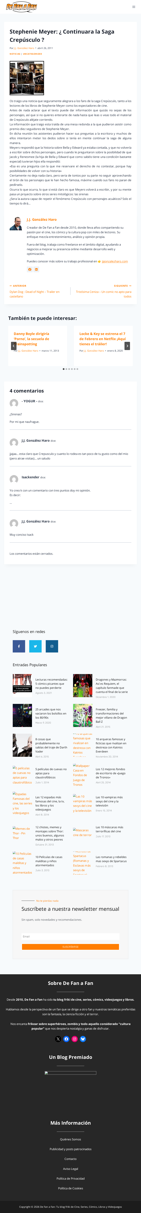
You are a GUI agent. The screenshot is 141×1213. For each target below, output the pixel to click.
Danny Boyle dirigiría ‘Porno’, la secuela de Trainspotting (31, 338)
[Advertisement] (70, 595)
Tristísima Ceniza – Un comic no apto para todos (103, 291)
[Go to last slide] (14, 346)
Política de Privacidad (71, 1178)
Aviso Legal (70, 1169)
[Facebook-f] (19, 646)
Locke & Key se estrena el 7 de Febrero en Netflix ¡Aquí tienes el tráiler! (102, 338)
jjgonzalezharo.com (115, 261)
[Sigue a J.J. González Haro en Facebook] (30, 269)
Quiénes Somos (70, 1139)
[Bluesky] (83, 1039)
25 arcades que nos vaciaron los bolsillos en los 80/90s (50, 713)
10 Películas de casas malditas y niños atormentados (48, 861)
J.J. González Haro (24, 48)
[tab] (63, 369)
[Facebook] (66, 1039)
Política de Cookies (70, 1188)
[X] (58, 1039)
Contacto (70, 1159)
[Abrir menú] (134, 6)
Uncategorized (32, 53)
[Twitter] (35, 646)
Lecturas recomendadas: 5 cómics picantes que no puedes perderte (51, 684)
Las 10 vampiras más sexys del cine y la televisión (109, 801)
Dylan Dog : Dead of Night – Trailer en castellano (34, 291)
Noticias (15, 53)
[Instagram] (52, 646)
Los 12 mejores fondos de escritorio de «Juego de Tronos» (111, 773)
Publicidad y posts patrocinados (70, 1149)
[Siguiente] (127, 346)
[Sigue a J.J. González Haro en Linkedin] (36, 269)
